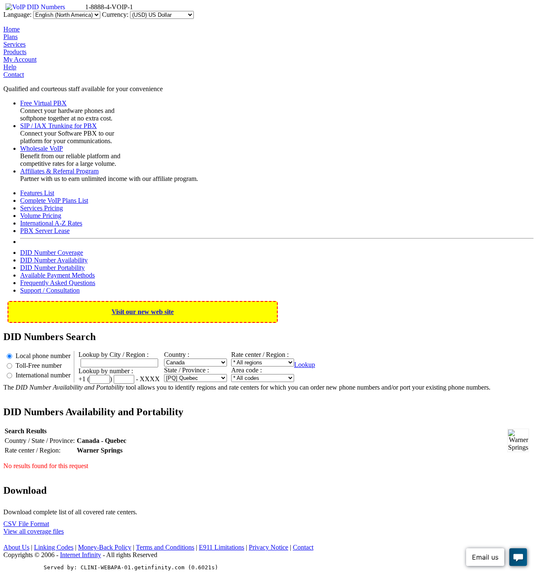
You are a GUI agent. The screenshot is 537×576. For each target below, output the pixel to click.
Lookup (304, 364)
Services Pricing (41, 208)
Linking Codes (53, 547)
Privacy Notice (268, 547)
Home (11, 29)
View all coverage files (33, 531)
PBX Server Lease (45, 230)
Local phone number (43, 355)
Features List (37, 192)
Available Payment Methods (57, 275)
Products (14, 51)
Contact (13, 74)
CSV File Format (26, 523)
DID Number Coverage (51, 252)
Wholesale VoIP (41, 148)
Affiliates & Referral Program (59, 171)
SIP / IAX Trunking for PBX (58, 125)
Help (9, 67)
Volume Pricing (40, 215)
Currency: (115, 14)
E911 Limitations (221, 547)
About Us (16, 547)
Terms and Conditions (165, 547)
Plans (10, 36)
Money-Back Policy (104, 547)
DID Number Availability (54, 260)
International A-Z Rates (51, 223)
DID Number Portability (52, 267)
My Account (19, 59)
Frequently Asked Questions (57, 282)
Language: (17, 14)
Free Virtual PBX (43, 103)
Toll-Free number (39, 365)
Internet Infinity (80, 554)
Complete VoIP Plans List (54, 200)
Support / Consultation (50, 290)
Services (14, 44)
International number (43, 375)
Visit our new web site (143, 311)
